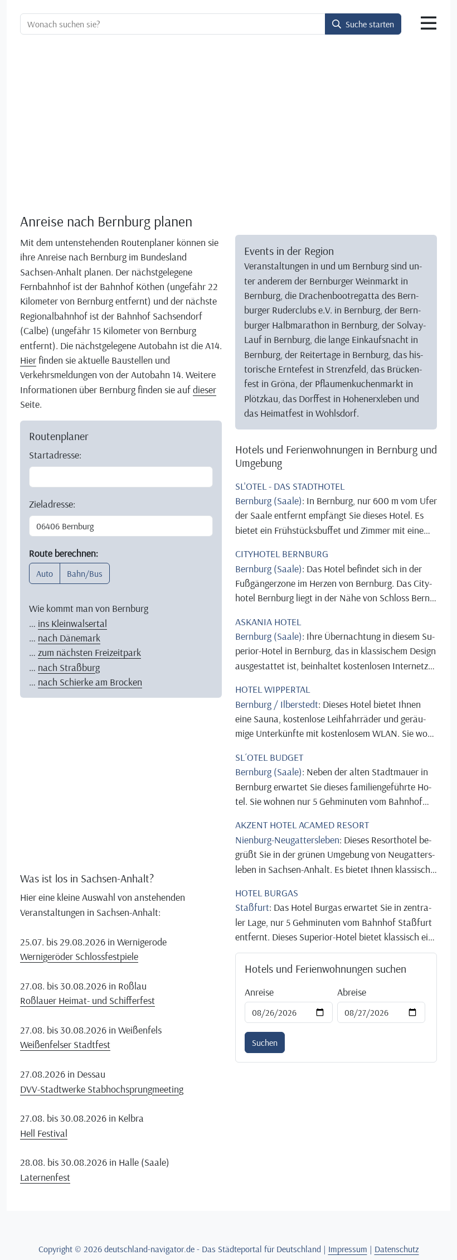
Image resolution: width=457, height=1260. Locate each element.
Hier (28, 360)
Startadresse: (55, 454)
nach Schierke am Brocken (90, 681)
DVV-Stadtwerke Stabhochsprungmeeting (101, 1089)
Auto (44, 573)
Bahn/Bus (85, 573)
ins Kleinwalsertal (72, 623)
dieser (204, 389)
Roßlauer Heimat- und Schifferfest (87, 1000)
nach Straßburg (69, 667)
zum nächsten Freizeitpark (89, 652)
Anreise (259, 992)
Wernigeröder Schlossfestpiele (79, 956)
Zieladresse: (52, 504)
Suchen (265, 1042)
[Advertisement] (228, 126)
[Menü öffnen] (428, 23)
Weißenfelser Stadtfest (65, 1044)
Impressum (347, 1248)
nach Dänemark (69, 637)
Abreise (351, 992)
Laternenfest (45, 1177)
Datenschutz (397, 1248)
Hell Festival (43, 1133)
